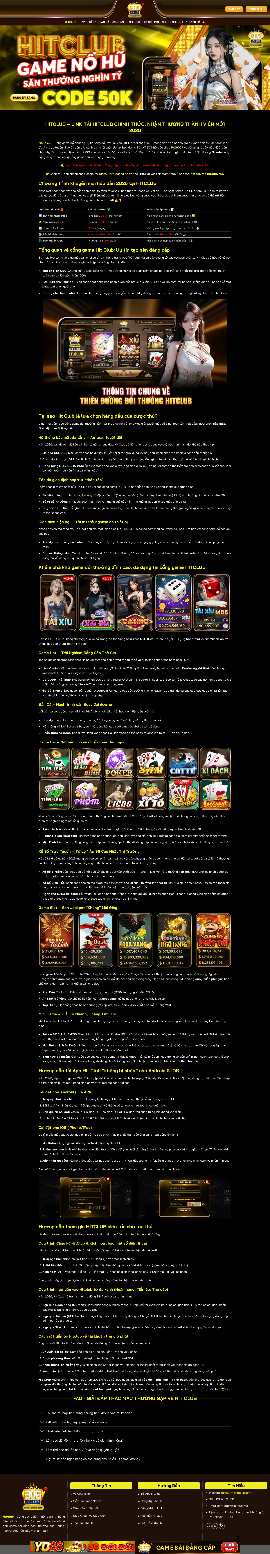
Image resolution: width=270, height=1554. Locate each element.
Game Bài (118, 22)
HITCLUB (70, 22)
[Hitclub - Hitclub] (135, 9)
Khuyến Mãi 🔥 (195, 22)
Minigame (160, 22)
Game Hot (176, 22)
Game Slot (134, 22)
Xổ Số (148, 22)
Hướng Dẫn (86, 22)
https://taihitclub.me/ (236, 1492)
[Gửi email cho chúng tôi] (209, 1526)
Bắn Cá (104, 22)
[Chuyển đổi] (42, 1413)
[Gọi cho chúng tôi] (215, 1526)
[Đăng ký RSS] (222, 1526)
